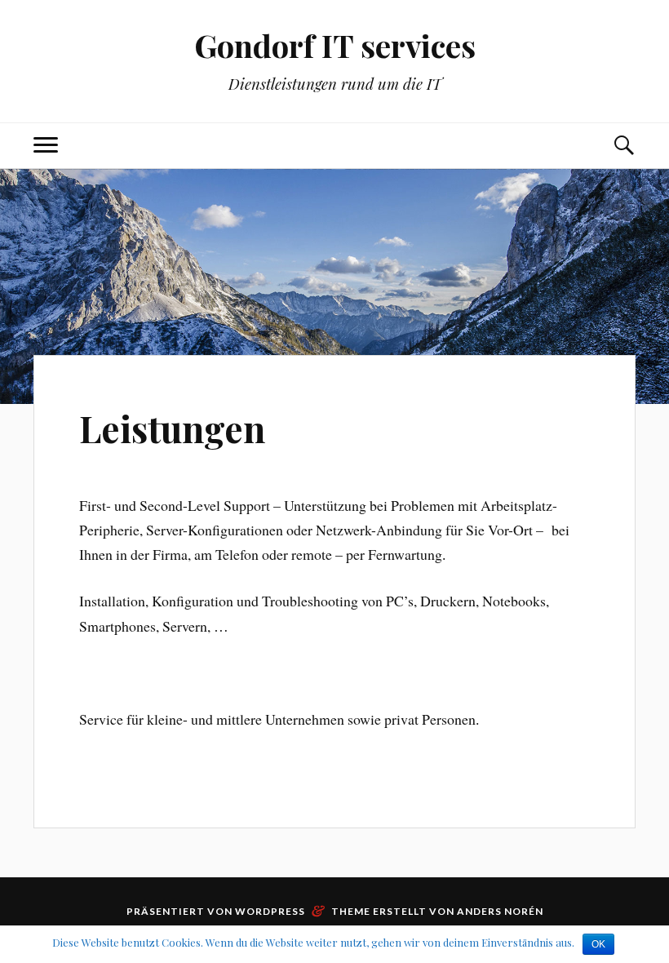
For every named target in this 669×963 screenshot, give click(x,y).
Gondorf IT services (335, 45)
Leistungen (172, 428)
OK (598, 944)
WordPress (270, 911)
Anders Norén (500, 911)
